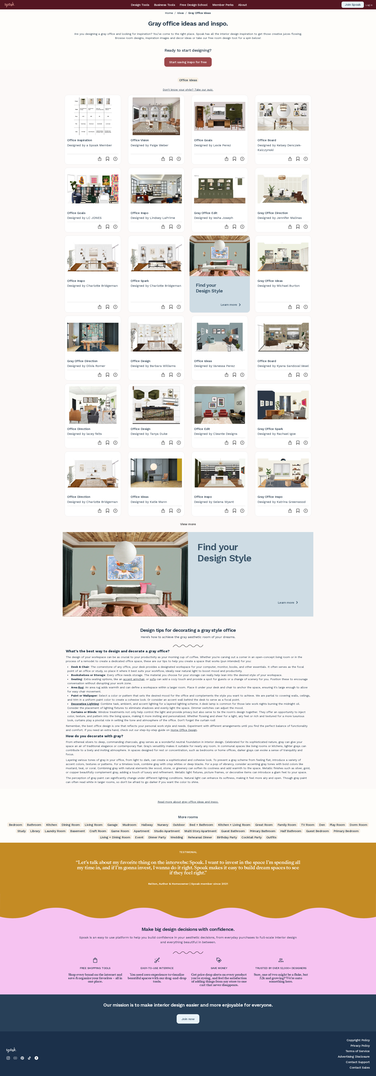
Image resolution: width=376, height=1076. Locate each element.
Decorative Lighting (85, 703)
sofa (153, 679)
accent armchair (133, 679)
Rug (81, 687)
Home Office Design (184, 730)
